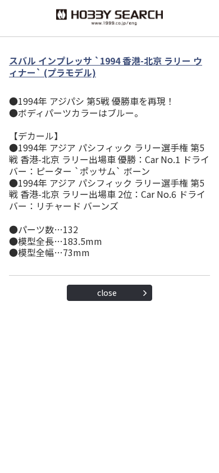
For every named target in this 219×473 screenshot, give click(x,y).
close (107, 292)
